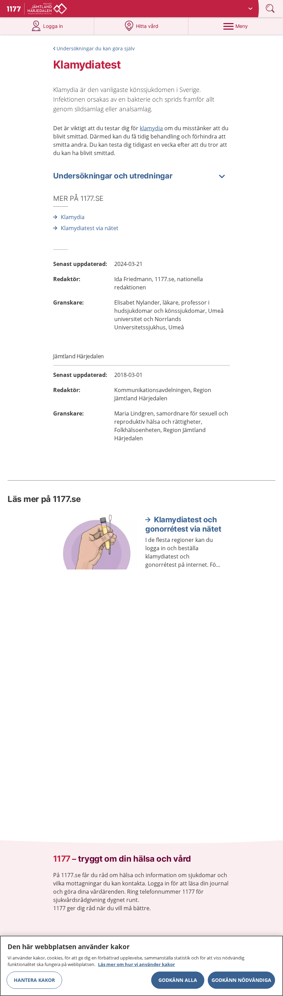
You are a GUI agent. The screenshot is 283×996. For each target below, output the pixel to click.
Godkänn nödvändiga (241, 980)
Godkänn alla (177, 980)
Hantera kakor (34, 980)
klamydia (151, 128)
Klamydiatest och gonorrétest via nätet (183, 524)
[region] (141, 966)
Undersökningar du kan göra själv (96, 48)
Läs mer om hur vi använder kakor (136, 964)
